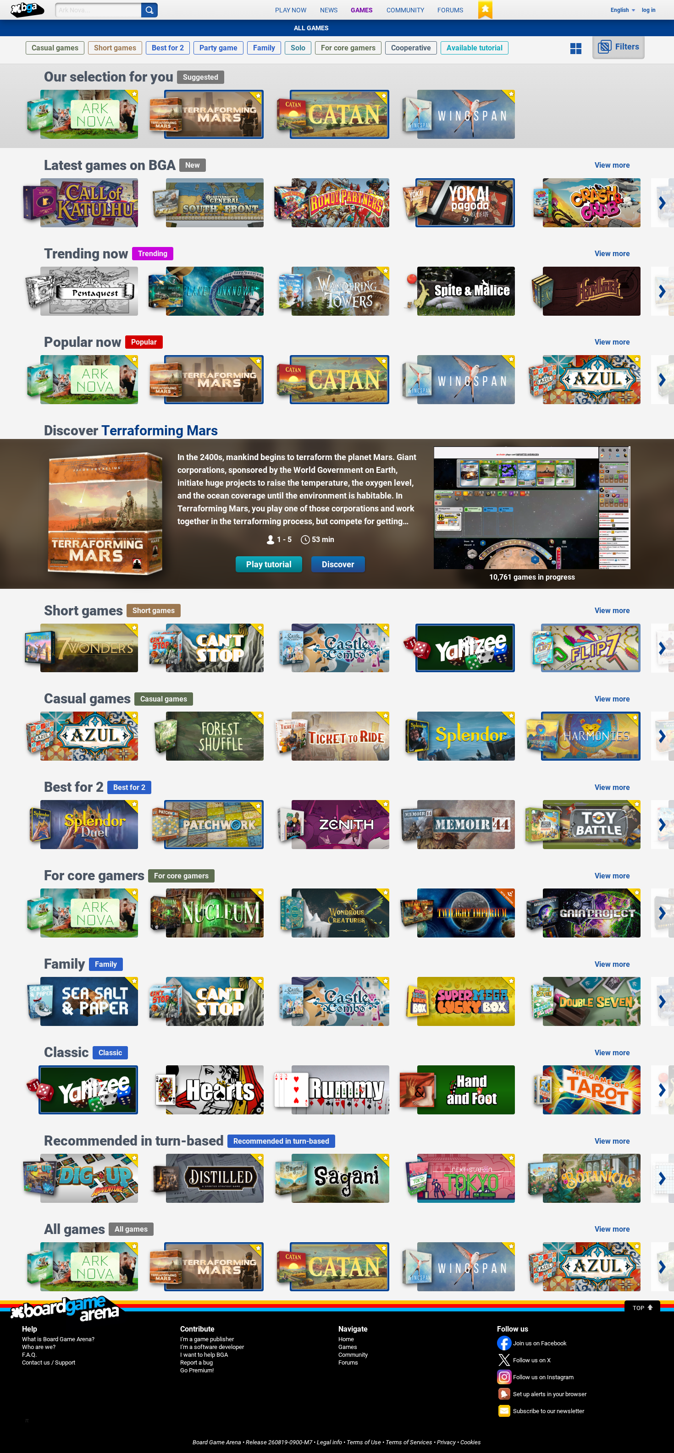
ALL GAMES (311, 28)
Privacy (446, 1442)
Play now (290, 10)
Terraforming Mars (159, 430)
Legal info (329, 1442)
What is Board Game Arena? (58, 1339)
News (328, 10)
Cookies (470, 1442)
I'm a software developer (212, 1346)
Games (362, 10)
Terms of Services (409, 1442)
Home (346, 1339)
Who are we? (38, 1346)
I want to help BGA (204, 1354)
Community (405, 10)
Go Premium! (197, 1370)
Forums (450, 10)
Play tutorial (269, 564)
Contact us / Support (48, 1362)
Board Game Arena (217, 1442)
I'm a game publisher (207, 1339)
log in (649, 10)
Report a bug (196, 1362)
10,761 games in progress (532, 577)
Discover (338, 564)
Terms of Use (364, 1442)
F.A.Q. (29, 1354)
